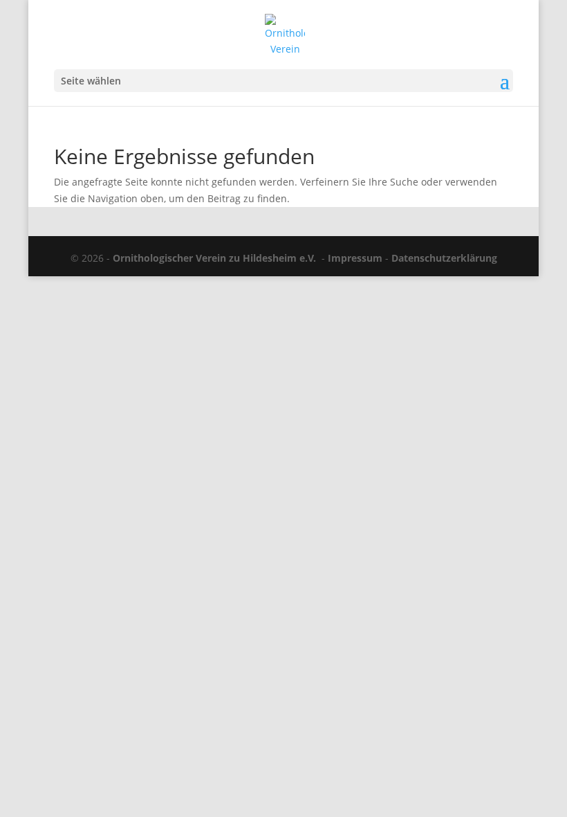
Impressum (355, 257)
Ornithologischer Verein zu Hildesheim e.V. (214, 257)
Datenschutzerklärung (444, 257)
